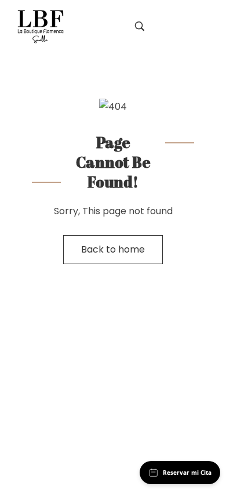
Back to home (113, 249)
